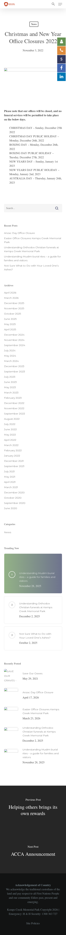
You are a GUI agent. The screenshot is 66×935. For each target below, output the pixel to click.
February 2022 (13, 450)
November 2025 (14, 308)
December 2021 (14, 461)
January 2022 (12, 455)
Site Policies (33, 923)
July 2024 (9, 350)
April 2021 (10, 482)
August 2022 (12, 418)
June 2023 (10, 382)
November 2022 (14, 408)
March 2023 (11, 392)
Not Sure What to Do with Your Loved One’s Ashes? (31, 267)
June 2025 (10, 318)
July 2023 (9, 376)
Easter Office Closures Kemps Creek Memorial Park (32, 240)
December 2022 (14, 403)
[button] (53, 4)
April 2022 (10, 439)
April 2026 (10, 292)
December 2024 (14, 334)
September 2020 (14, 503)
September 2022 (14, 413)
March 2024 (11, 361)
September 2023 (14, 371)
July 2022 (9, 424)
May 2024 (10, 355)
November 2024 (14, 340)
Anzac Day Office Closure (19, 233)
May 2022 (10, 434)
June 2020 (10, 508)
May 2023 (10, 387)
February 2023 (13, 397)
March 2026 (11, 297)
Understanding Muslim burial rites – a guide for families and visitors (32, 258)
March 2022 (11, 445)
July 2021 (9, 471)
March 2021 (11, 487)
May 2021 (9, 476)
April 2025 (10, 329)
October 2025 (12, 313)
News (34, 24)
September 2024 (14, 345)
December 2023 (14, 366)
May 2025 (10, 324)
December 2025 (14, 303)
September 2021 (14, 466)
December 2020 (14, 492)
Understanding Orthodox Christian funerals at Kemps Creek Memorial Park (31, 249)
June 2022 (10, 429)
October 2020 (12, 497)
